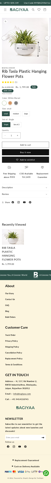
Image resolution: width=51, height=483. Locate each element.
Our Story (9, 293)
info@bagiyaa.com (22, 394)
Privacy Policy (11, 341)
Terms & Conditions (13, 364)
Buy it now (25, 152)
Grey (16, 103)
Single (6, 124)
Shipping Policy (12, 347)
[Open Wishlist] (39, 10)
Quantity (5, 130)
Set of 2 (16, 124)
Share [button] (7, 202)
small (6, 113)
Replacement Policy (13, 358)
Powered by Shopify (21, 478)
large (26, 113)
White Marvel (4, 103)
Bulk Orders (10, 317)
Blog (7, 311)
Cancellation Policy (13, 353)
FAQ (7, 305)
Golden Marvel (10, 103)
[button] (5, 10)
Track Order (10, 335)
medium (16, 113)
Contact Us (10, 299)
